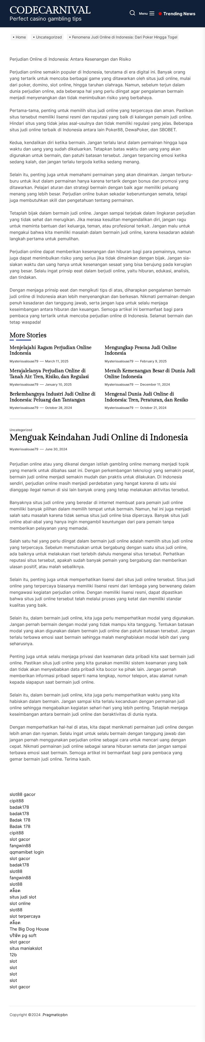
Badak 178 (20, 820)
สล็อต (15, 890)
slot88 (16, 871)
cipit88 (17, 800)
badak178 (19, 807)
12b (13, 954)
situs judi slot (23, 897)
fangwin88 (20, 845)
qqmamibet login (27, 852)
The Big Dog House (29, 929)
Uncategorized (21, 430)
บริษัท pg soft (23, 935)
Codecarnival (50, 10)
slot (13, 961)
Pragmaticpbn (55, 1014)
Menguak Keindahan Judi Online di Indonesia (99, 437)
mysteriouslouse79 (24, 361)
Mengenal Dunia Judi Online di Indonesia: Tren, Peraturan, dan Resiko (146, 397)
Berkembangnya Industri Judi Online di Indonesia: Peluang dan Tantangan (53, 397)
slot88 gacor (23, 794)
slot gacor (20, 839)
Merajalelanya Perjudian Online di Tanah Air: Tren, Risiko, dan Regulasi (49, 373)
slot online (20, 903)
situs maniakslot (26, 948)
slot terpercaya (25, 916)
